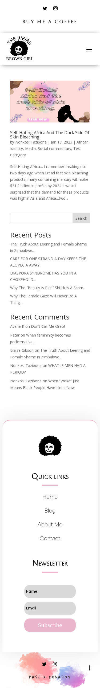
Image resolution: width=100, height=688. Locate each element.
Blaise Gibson (22, 350)
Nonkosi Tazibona (31, 142)
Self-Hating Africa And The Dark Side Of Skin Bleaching (49, 135)
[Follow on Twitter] (45, 8)
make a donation (50, 677)
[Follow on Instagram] (55, 8)
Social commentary (54, 148)
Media (30, 148)
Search (81, 218)
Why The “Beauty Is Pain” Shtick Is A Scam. (47, 287)
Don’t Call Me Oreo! (48, 326)
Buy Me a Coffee (50, 21)
